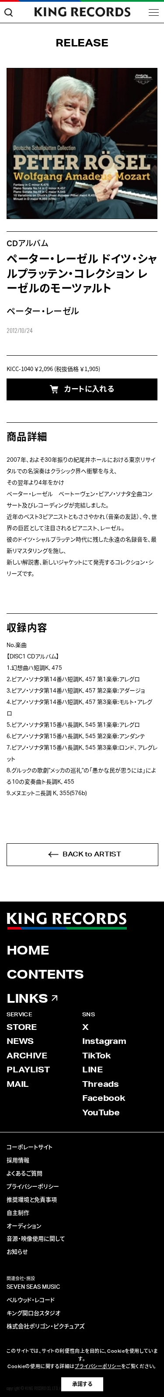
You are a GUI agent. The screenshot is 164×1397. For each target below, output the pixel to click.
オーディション (24, 1226)
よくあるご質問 (24, 1174)
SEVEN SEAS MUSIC (33, 1287)
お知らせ (17, 1252)
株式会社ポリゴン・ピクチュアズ (45, 1327)
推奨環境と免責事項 (32, 1200)
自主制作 (18, 1213)
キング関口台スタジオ (33, 1313)
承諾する (82, 1384)
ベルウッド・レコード (31, 1300)
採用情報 (18, 1161)
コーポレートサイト (29, 1147)
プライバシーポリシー (33, 1187)
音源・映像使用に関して (36, 1239)
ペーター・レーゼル (43, 312)
